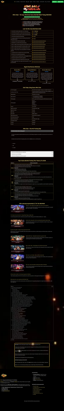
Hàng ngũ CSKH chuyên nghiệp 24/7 (19, 318)
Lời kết (13, 339)
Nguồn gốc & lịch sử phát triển (16, 307)
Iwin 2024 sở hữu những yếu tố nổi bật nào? (18, 311)
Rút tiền (34, 1)
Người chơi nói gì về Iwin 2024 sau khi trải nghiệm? (20, 338)
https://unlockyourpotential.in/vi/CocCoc (39, 57)
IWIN (15, 1)
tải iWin (36, 34)
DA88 (12, 175)
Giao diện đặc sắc (16, 312)
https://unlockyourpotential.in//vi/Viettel (39, 44)
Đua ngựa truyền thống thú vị (18, 335)
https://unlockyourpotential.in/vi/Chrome (39, 52)
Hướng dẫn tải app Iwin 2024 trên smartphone (19, 325)
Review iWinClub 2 (16, 290)
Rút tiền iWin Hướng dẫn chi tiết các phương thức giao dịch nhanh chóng (24, 298)
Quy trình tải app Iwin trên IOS (18, 328)
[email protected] (7, 390)
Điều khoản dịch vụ (36, 388)
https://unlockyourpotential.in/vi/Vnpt (39, 46)
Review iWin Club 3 (16, 291)
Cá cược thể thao (16, 331)
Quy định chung (35, 386)
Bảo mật (48, 1)
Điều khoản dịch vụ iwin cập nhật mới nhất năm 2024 (19, 279)
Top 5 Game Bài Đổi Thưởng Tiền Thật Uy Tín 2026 (19, 294)
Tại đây (34, 36)
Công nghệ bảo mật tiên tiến (17, 316)
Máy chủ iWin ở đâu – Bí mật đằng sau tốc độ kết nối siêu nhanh (36, 245)
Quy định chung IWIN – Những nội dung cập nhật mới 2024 (20, 229)
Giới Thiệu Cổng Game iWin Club (17, 292)
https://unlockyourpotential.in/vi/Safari (39, 54)
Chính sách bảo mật (36, 390)
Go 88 (12, 189)
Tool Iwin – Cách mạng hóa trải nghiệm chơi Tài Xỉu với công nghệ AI (37, 205)
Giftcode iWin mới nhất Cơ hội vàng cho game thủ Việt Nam (22, 305)
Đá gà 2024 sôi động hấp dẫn (18, 336)
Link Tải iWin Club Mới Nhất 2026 (17, 287)
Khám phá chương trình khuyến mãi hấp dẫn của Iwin (20, 319)
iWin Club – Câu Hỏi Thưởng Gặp (17, 293)
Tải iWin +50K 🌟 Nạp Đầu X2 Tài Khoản (32, 12)
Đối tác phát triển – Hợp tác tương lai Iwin (18, 309)
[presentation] (17, 209)
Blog (46, 1)
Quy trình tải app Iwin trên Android (19, 327)
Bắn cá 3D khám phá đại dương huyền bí (20, 334)
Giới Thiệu (18, 1)
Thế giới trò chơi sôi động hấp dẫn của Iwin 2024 (19, 329)
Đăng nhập (27, 1)
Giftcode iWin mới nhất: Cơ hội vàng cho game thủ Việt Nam (21, 274)
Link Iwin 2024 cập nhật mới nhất (17, 310)
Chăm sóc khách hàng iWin (37, 389)
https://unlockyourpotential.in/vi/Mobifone (39, 50)
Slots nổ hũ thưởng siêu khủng (18, 337)
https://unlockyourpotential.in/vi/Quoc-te (39, 61)
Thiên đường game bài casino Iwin (18, 330)
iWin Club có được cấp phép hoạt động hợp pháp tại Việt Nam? (36, 264)
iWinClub (15, 381)
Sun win (12, 196)
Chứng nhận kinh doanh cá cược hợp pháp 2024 (19, 308)
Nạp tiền (31, 1)
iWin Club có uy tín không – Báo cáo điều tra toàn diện (35, 255)
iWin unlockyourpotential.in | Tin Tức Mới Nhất (19, 295)
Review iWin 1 (15, 289)
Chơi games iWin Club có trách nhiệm (39, 387)
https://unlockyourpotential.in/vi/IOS (38, 42)
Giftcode (37, 1)
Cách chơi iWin (22, 1)
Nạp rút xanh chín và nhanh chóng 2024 (19, 315)
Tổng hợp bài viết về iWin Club (38, 393)
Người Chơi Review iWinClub (16, 288)
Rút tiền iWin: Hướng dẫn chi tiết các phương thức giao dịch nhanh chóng (38, 220)
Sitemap (34, 394)
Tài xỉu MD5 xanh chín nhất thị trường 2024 (20, 333)
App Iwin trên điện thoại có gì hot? (18, 326)
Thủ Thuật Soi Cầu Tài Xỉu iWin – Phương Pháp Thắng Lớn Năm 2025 (22, 215)
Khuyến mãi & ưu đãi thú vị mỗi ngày (19, 317)
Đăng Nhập (60, 1)
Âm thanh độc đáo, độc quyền (18, 313)
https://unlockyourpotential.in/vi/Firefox (39, 59)
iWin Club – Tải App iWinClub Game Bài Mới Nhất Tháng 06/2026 (32, 15)
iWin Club (36, 31)
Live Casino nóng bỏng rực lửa (18, 332)
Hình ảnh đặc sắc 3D (17, 314)
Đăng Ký (54, 1)
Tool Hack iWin (42, 1)
